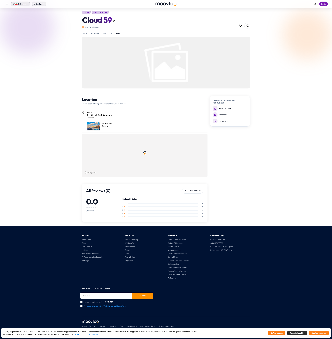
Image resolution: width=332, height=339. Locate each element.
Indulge (85, 250)
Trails (127, 253)
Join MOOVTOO (216, 243)
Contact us (113, 326)
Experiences (130, 246)
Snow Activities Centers (177, 267)
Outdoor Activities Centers (178, 260)
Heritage (85, 260)
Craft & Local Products (177, 239)
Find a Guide (130, 257)
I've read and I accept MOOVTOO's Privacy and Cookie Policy (105, 306)
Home (84, 33)
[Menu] (6, 3)
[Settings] (315, 4)
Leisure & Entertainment (177, 253)
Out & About (87, 246)
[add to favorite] (240, 25)
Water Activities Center (177, 274)
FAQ (121, 326)
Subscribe (142, 295)
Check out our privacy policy (86, 334)
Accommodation (174, 250)
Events (127, 250)
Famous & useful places (177, 271)
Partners (103, 326)
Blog (84, 243)
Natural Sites (173, 257)
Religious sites (173, 264)
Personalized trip (131, 239)
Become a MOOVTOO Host (221, 250)
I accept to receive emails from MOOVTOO (98, 302)
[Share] (247, 25)
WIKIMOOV (95, 33)
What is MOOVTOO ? (89, 326)
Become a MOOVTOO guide (221, 246)
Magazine (129, 260)
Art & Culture (87, 239)
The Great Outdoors (90, 253)
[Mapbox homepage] (90, 172)
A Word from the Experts (92, 257)
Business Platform (217, 239)
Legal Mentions (131, 326)
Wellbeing (172, 278)
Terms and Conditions (166, 326)
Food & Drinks (107, 33)
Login (323, 4)
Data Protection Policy (147, 326)
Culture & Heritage (175, 243)
